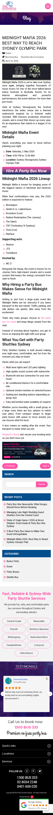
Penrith (14, 629)
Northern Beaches (39, 629)
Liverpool (39, 645)
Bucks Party (13, 561)
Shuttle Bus (12, 577)
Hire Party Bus (11, 57)
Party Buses (13, 571)
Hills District (26, 653)
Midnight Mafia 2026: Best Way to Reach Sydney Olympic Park (27, 541)
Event (8, 53)
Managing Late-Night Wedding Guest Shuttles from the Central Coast (25, 514)
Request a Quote (10, 434)
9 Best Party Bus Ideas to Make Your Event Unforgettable (25, 533)
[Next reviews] (50, 694)
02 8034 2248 (27, 782)
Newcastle (39, 621)
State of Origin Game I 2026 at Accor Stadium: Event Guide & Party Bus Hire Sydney (26, 523)
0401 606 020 (27, 787)
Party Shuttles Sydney (25, 793)
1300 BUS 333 (26, 727)
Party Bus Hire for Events (32, 57)
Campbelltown (14, 645)
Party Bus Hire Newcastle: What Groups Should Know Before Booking (27, 506)
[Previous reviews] (3, 694)
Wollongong (14, 637)
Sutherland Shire (39, 637)
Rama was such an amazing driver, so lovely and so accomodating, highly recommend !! (23, 695)
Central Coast (14, 621)
